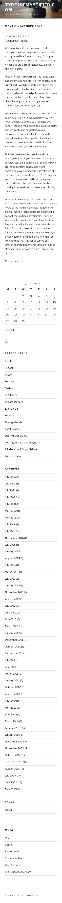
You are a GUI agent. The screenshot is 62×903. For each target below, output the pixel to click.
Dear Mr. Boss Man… (16, 435)
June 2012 (11, 612)
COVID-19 (11, 395)
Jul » (13, 330)
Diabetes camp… (14, 456)
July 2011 (10, 660)
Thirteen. (10, 388)
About (8, 809)
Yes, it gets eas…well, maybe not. (23, 442)
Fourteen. (10, 381)
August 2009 (12, 768)
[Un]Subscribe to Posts (18, 871)
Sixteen (9, 367)
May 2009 (11, 789)
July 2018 (10, 524)
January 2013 (12, 585)
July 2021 (10, 497)
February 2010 (13, 728)
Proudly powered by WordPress (22, 895)
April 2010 (11, 714)
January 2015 (12, 551)
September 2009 (15, 762)
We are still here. (14, 401)
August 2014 (12, 558)
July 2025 (10, 476)
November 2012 (14, 592)
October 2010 (13, 687)
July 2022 (10, 490)
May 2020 (11, 510)
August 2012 (12, 599)
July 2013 (10, 578)
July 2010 (10, 700)
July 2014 (10, 565)
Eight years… (12, 429)
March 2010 (12, 721)
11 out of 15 (11, 408)
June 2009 (11, 782)
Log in (8, 844)
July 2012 (10, 605)
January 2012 (12, 633)
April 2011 (10, 667)
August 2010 (12, 694)
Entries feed (12, 851)
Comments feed (14, 858)
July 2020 (10, 504)
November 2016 (14, 538)
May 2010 (11, 707)
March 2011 (11, 673)
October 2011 (13, 646)
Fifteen (9, 374)
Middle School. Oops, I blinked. (22, 449)
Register (10, 838)
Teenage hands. (16, 41)
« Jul (7, 330)
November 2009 (14, 748)
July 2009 (10, 775)
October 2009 (13, 755)
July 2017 (10, 531)
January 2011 (12, 680)
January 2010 (12, 734)
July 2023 (10, 483)
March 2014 (12, 571)
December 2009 (14, 741)
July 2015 (10, 544)
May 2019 (11, 517)
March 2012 (12, 626)
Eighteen (10, 361)
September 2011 (14, 653)
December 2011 (14, 639)
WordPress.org (13, 865)
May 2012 (10, 619)
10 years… (11, 415)
